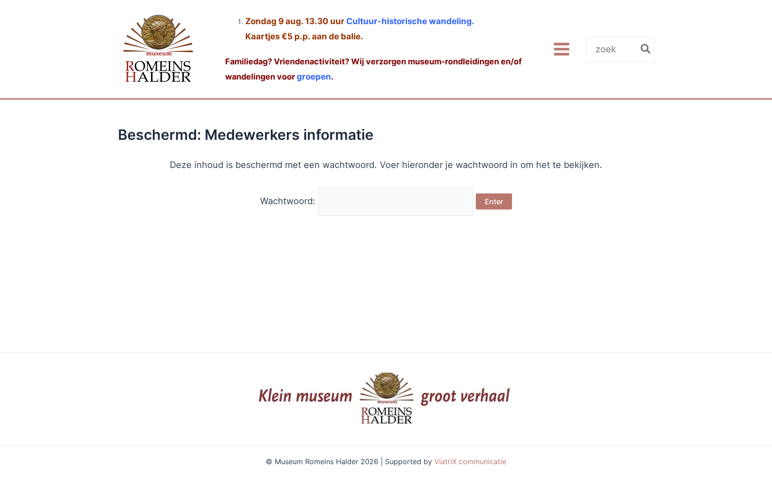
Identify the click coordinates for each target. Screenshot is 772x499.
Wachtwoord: (289, 201)
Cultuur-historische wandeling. (410, 21)
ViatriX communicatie (470, 461)
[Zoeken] (646, 49)
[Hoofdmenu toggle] (561, 49)
